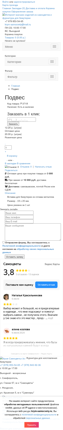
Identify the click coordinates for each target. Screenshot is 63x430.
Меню (9, 46)
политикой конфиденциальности (39, 414)
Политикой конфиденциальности (21, 245)
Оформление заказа (22, 11)
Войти (5, 1)
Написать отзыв (43, 166)
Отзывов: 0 (26, 166)
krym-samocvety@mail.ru (18, 24)
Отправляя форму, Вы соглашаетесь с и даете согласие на (28, 247)
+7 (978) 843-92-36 (31, 364)
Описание (10, 192)
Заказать (13, 123)
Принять (31, 424)
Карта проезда (10, 4)
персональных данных (38, 417)
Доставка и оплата (35, 8)
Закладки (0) (18, 8)
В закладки (11, 163)
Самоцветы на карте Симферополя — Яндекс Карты (31, 354)
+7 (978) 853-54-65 (10, 364)
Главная (6, 8)
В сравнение (23, 163)
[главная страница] (31, 16)
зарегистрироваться (24, 1)
